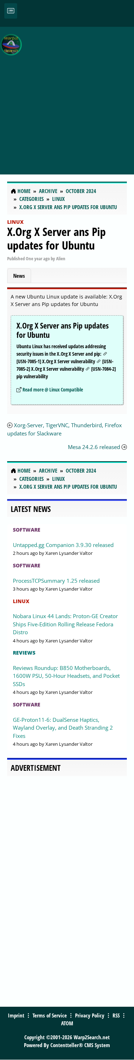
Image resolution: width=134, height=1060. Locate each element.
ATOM (67, 1023)
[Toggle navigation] (10, 11)
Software (26, 529)
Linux (15, 221)
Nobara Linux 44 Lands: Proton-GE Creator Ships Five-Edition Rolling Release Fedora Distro (65, 624)
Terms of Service (50, 1015)
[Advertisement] (67, 97)
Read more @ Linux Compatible (53, 389)
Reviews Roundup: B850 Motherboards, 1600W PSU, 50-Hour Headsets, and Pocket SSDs (66, 675)
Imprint (16, 1015)
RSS (116, 1015)
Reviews (24, 652)
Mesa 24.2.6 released (94, 446)
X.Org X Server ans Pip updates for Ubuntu (56, 238)
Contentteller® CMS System (80, 1045)
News (19, 275)
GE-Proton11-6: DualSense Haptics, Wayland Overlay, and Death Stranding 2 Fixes (63, 727)
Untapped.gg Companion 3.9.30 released (63, 544)
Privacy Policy (89, 1015)
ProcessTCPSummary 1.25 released (56, 580)
